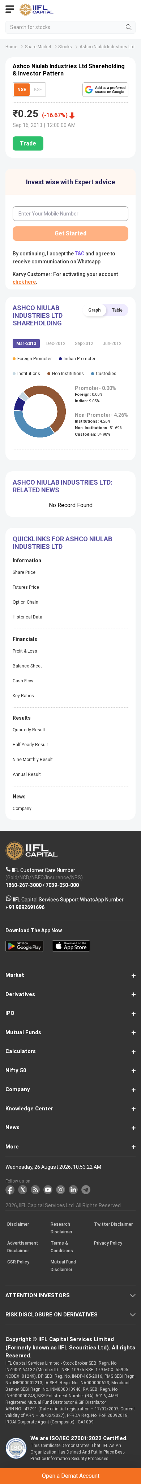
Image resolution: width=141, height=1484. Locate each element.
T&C (71, 769)
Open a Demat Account (70, 751)
